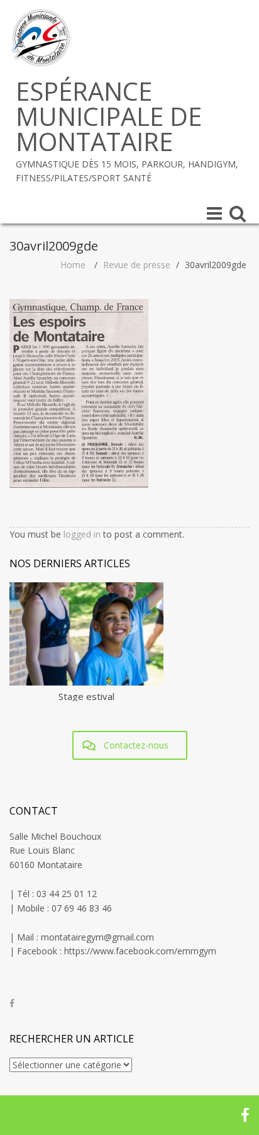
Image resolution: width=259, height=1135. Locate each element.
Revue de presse (136, 265)
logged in (82, 534)
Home (72, 265)
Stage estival (86, 696)
